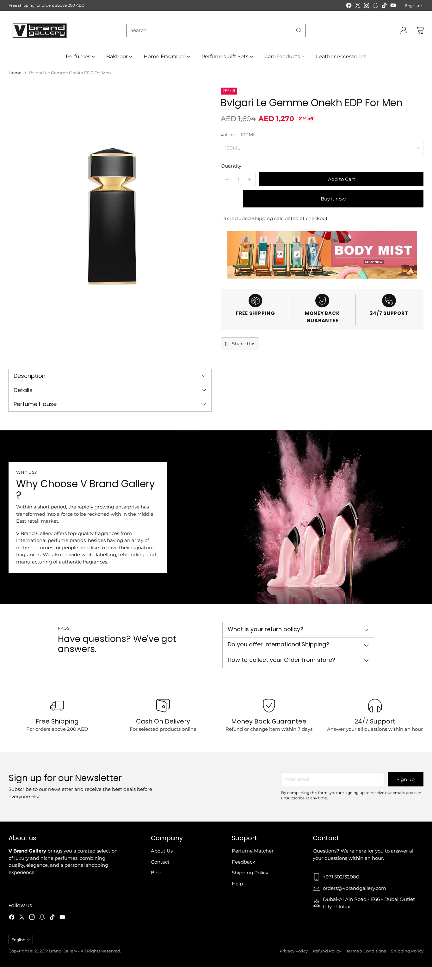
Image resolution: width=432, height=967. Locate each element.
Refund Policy (327, 950)
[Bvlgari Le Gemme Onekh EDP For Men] (110, 223)
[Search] (299, 30)
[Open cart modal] (420, 30)
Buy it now (333, 199)
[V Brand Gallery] (40, 30)
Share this (243, 344)
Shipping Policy (250, 873)
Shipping (262, 218)
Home (15, 72)
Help (237, 884)
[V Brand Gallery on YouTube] (393, 6)
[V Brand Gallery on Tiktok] (384, 6)
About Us (162, 851)
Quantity (231, 166)
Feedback (243, 862)
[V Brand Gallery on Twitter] (358, 6)
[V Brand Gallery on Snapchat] (375, 6)
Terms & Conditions (366, 950)
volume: (238, 135)
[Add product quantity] (249, 179)
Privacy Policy (294, 950)
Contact (160, 862)
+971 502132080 (341, 877)
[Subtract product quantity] (226, 179)
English (412, 5)
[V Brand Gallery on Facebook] (349, 6)
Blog (156, 873)
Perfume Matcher (253, 851)
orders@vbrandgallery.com (354, 888)
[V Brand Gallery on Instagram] (366, 6)
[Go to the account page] (404, 30)
